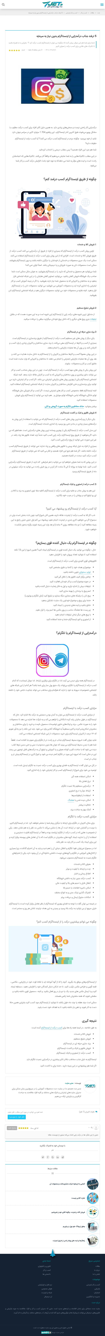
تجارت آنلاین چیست (78, 1198)
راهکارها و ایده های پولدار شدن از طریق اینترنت (69, 1240)
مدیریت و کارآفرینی (93, 1296)
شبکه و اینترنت (46, 1292)
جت (38, 1328)
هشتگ (71, 800)
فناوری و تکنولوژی (44, 1266)
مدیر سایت (69, 1083)
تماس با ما (96, 1274)
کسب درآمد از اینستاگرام (51, 1028)
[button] (3, 4)
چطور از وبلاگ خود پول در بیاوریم (74, 1226)
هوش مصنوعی (46, 1288)
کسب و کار (47, 1270)
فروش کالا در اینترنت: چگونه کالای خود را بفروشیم (68, 1212)
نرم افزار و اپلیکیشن (45, 1284)
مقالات (97, 1266)
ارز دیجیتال (48, 1296)
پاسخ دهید (12, 1128)
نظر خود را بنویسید (16, 1117)
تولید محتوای (85, 572)
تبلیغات (93, 319)
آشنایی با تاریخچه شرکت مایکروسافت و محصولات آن (67, 1184)
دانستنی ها (47, 1274)
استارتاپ (97, 1292)
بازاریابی (97, 1288)
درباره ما (97, 1270)
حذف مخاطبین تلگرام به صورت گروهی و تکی (64, 406)
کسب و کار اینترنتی (93, 1284)
